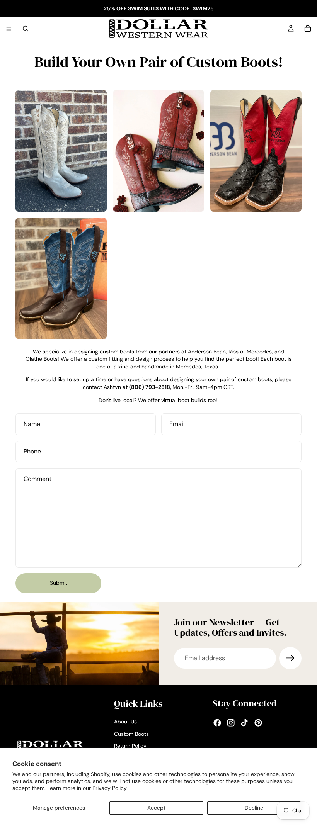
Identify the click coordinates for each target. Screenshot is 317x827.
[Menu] (9, 28)
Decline (254, 807)
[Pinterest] (258, 722)
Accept (156, 807)
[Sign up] (290, 658)
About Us (125, 721)
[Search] (25, 28)
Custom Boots (131, 733)
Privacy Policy (109, 788)
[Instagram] (230, 722)
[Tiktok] (244, 722)
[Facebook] (217, 722)
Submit (58, 582)
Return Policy (130, 745)
